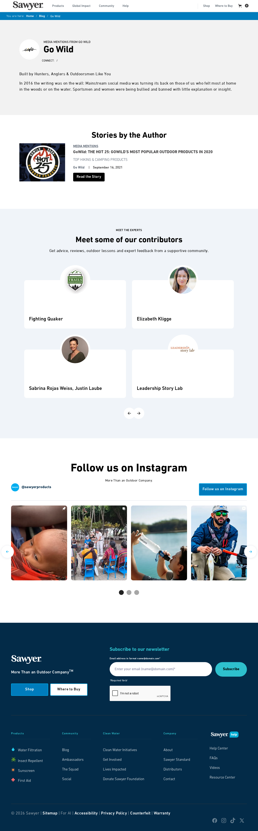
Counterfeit (140, 813)
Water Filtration (30, 750)
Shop (206, 6)
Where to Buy (224, 6)
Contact (169, 779)
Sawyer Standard (176, 760)
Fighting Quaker (46, 319)
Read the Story (89, 177)
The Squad (70, 769)
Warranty (162, 813)
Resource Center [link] (222, 778)
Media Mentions (85, 146)
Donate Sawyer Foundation (123, 779)
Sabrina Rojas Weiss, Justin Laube (65, 388)
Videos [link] (215, 768)
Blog (42, 16)
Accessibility (86, 813)
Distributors (172, 769)
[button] (60, 5)
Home (30, 16)
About (168, 750)
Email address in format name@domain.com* (135, 658)
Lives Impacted (114, 769)
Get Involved (112, 760)
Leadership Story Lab (160, 388)
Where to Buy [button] (68, 689)
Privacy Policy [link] (114, 813)
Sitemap (50, 813)
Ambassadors (73, 760)
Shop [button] (29, 689)
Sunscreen (26, 771)
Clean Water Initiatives (120, 750)
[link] (28, 5)
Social (66, 779)
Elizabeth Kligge (154, 319)
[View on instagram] (39, 543)
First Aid (24, 781)
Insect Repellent (30, 761)
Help (126, 6)
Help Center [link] (219, 748)
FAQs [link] (214, 758)
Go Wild (78, 167)
